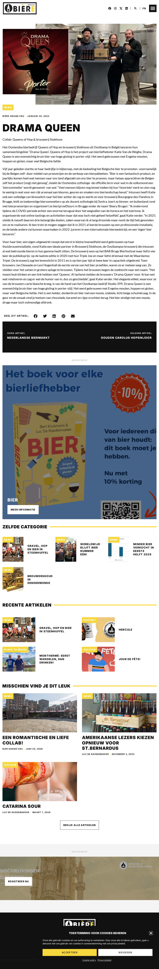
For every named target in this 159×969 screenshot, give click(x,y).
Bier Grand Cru (12, 749)
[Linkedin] (126, 8)
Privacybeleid (104, 960)
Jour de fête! (130, 659)
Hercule (125, 629)
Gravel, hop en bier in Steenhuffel (37, 549)
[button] (150, 933)
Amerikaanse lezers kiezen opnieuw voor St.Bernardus (118, 743)
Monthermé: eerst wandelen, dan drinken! (54, 659)
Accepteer (69, 952)
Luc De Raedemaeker (95, 754)
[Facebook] (109, 8)
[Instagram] (115, 8)
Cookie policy (89, 960)
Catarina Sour (21, 806)
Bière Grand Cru (13, 116)
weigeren (125, 952)
